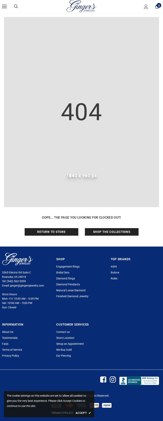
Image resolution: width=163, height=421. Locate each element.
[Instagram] (112, 380)
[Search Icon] (16, 7)
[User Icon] (146, 7)
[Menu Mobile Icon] (4, 6)
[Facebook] (103, 380)
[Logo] (81, 6)
